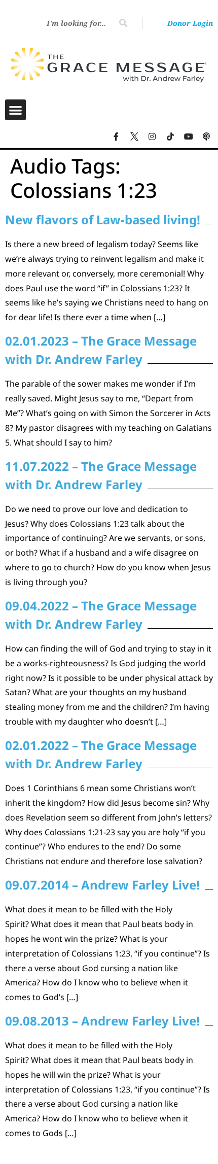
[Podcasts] (206, 137)
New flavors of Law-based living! (102, 219)
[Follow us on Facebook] (116, 137)
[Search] (123, 23)
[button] (15, 109)
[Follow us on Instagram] (152, 137)
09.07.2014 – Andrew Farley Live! (102, 884)
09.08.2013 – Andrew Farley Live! (102, 1020)
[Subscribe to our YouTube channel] (188, 137)
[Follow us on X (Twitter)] (134, 137)
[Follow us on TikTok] (170, 137)
